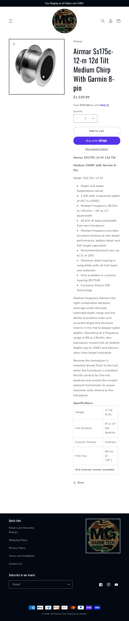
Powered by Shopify (77, 613)
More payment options (96, 149)
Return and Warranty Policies (21, 530)
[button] (10, 21)
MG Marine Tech (59, 613)
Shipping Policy (18, 540)
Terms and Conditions (22, 556)
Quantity (78, 111)
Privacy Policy (17, 548)
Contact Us (15, 563)
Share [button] (80, 482)
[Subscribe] (68, 584)
